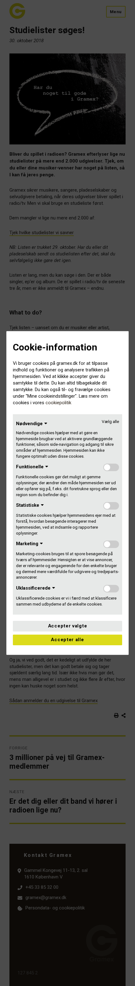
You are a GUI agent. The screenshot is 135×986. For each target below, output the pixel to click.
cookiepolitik (58, 402)
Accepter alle (67, 639)
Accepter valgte (67, 625)
